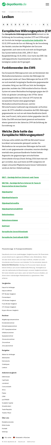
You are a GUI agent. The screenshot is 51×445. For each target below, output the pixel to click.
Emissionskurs (8, 214)
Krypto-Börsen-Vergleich (10, 310)
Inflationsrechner (8, 332)
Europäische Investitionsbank (15, 231)
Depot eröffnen (7, 291)
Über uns (5, 418)
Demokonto (6, 361)
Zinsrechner (6, 342)
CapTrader (5, 380)
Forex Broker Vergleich (9, 304)
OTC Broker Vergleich (9, 307)
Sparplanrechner (7, 336)
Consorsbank (6, 386)
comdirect (5, 383)
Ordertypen (5, 364)
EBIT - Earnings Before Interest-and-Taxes (20, 177)
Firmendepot (6, 297)
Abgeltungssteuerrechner (10, 319)
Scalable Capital (7, 403)
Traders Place (6, 413)
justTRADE (5, 399)
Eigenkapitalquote (10, 197)
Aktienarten (6, 358)
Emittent (6, 226)
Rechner (5, 316)
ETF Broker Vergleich (9, 294)
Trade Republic (7, 409)
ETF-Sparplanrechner (9, 329)
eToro (4, 390)
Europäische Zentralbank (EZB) (15, 237)
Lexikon (4, 367)
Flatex (4, 393)
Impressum (21, 442)
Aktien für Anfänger (8, 354)
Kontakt (4, 428)
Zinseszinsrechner (8, 339)
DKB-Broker (6, 377)
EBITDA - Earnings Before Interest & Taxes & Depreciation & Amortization (21, 184)
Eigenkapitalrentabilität (12, 209)
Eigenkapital (7, 192)
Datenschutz (31, 442)
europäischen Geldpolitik (32, 40)
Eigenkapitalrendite (10, 203)
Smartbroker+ (6, 406)
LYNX (3, 396)
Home (3, 12)
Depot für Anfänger (8, 287)
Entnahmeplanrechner (9, 326)
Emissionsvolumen (10, 220)
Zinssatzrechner (7, 346)
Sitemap (5, 432)
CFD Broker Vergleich (9, 300)
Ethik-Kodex (6, 425)
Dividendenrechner (8, 323)
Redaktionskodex (8, 422)
